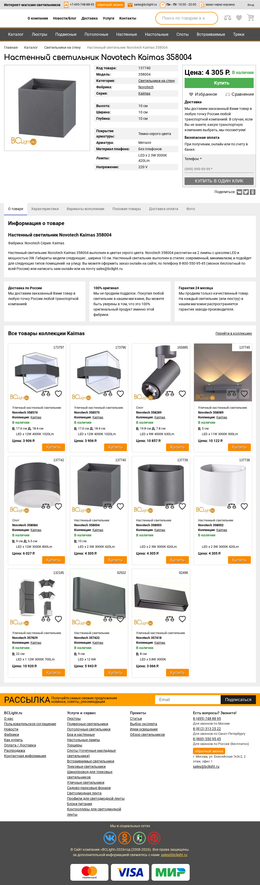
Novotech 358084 (25, 525)
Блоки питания (79, 804)
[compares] (46, 394)
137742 (58, 460)
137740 (120, 460)
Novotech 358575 (87, 412)
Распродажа (14, 750)
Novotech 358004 (87, 525)
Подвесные (65, 34)
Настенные (126, 34)
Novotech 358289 (148, 412)
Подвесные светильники (87, 724)
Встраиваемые (211, 34)
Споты (182, 34)
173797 (58, 347)
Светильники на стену (156, 81)
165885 (182, 347)
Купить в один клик (219, 181)
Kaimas (144, 93)
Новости (11, 729)
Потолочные (96, 34)
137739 (182, 460)
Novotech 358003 (148, 525)
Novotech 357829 (25, 638)
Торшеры (74, 745)
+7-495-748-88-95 (82, 4)
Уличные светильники (85, 782)
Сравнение (243, 94)
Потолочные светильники (88, 729)
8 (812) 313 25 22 (207, 729)
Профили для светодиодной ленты (96, 798)
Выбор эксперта (143, 724)
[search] (211, 18)
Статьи (136, 719)
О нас (8, 719)
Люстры (39, 34)
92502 (121, 573)
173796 (120, 347)
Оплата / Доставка (20, 745)
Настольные (156, 34)
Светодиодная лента (84, 793)
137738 (244, 460)
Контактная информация (25, 756)
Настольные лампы (83, 740)
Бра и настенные (81, 735)
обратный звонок (110, 5)
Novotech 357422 (87, 638)
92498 (183, 573)
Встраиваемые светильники (90, 761)
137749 (244, 347)
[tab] (15, 209)
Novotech (146, 87)
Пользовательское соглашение (30, 724)
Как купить (13, 740)
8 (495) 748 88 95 (207, 719)
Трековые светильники (86, 766)
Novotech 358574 (25, 412)
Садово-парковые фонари (89, 788)
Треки (238, 34)
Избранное (206, 94)
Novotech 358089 (210, 412)
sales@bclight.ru (145, 4)
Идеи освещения (144, 729)
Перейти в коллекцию (234, 333)
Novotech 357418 (148, 638)
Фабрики (11, 735)
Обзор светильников (147, 735)
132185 (58, 573)
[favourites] (58, 394)
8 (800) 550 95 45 (207, 739)
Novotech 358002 (210, 525)
